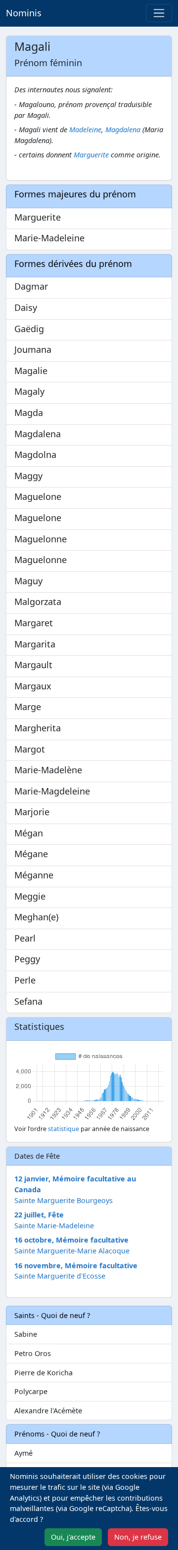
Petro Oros (32, 1353)
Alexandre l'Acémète (48, 1410)
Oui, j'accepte (73, 1537)
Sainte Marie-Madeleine (54, 1225)
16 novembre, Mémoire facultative (75, 1265)
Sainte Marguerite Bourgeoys (63, 1200)
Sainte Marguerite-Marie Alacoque (72, 1250)
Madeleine (85, 129)
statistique (63, 1129)
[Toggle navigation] (159, 13)
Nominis (24, 13)
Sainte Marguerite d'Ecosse (59, 1276)
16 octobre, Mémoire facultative (71, 1240)
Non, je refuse (138, 1537)
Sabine (25, 1334)
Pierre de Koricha (43, 1372)
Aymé (23, 1453)
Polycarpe (30, 1391)
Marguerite (91, 154)
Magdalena (122, 129)
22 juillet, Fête (39, 1214)
